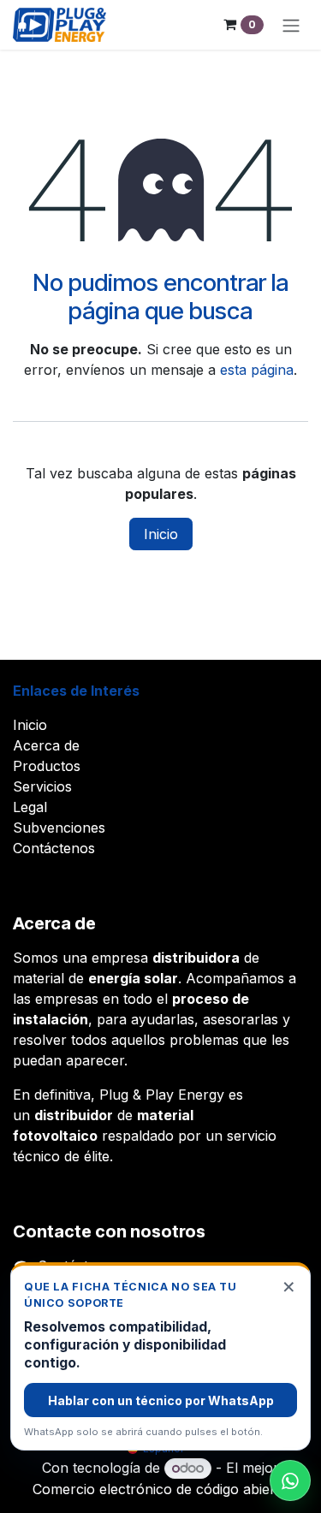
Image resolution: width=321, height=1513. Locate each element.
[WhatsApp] (290, 1480)
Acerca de (46, 745)
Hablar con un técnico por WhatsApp (161, 1400)
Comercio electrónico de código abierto (160, 1489)
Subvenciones (59, 827)
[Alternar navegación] (291, 25)
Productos (46, 765)
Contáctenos (54, 848)
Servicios (42, 786)
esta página (257, 369)
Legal (30, 807)
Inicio (161, 534)
